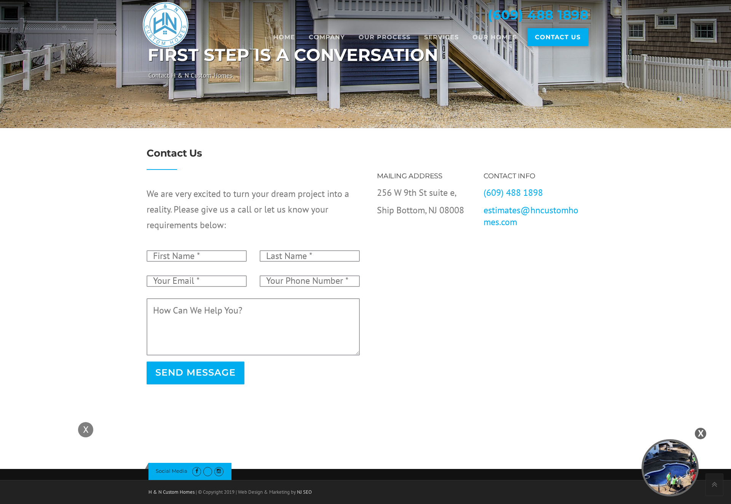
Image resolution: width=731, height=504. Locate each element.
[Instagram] (218, 471)
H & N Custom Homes (171, 492)
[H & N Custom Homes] (165, 24)
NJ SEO (304, 492)
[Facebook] (196, 471)
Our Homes (494, 37)
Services (441, 37)
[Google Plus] (207, 471)
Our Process (384, 37)
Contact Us (558, 37)
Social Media (171, 471)
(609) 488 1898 (538, 15)
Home (284, 37)
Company (327, 37)
